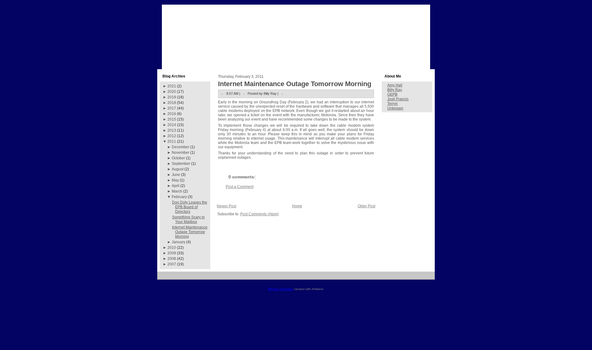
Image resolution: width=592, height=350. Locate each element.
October (178, 158)
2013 (171, 130)
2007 (171, 264)
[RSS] (164, 278)
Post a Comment (239, 187)
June (176, 175)
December (180, 147)
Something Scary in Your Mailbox (188, 219)
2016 (171, 114)
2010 (171, 247)
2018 (171, 103)
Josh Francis (398, 99)
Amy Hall (394, 85)
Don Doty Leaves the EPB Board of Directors (189, 207)
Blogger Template (280, 289)
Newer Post (226, 206)
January (178, 242)
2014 (171, 125)
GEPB (392, 94)
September (181, 163)
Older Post (366, 206)
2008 (171, 259)
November (180, 152)
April (175, 186)
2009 (171, 253)
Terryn (392, 103)
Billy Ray (394, 90)
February (179, 197)
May (175, 180)
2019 (171, 97)
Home (297, 206)
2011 (171, 141)
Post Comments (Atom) (259, 214)
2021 (171, 86)
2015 (171, 119)
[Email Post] (282, 93)
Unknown (395, 108)
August (177, 169)
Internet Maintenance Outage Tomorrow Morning (190, 232)
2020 (171, 91)
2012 (171, 136)
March (177, 191)
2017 (171, 108)
